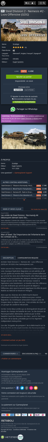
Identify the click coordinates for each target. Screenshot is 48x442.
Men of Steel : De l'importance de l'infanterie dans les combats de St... (23, 235)
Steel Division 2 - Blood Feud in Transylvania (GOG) (18, 189)
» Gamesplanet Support (23, 173)
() (28, 3)
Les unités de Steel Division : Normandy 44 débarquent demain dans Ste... (19, 216)
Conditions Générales (19, 429)
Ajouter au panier (24, 76)
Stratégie (16, 44)
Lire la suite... (5, 228)
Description (8, 258)
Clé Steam (29, 90)
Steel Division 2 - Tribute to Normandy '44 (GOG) (17, 186)
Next (45, 137)
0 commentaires (41, 228)
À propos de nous (6, 429)
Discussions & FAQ (31, 353)
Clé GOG (16, 59)
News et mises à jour (12, 209)
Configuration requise (28, 258)
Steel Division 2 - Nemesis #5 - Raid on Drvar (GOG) (18, 192)
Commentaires (10, 353)
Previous (2, 137)
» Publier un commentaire (11, 358)
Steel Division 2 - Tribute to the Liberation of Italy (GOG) (20, 195)
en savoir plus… (6, 335)
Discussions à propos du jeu (25, 99)
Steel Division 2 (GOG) (29, 118)
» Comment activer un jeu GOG (13, 340)
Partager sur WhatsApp (26, 109)
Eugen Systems (18, 62)
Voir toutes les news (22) (39, 209)
